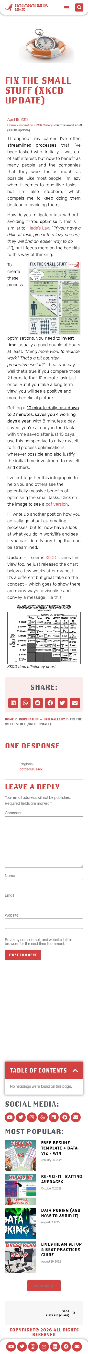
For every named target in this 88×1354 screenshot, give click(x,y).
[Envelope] (76, 1117)
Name (10, 876)
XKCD (51, 557)
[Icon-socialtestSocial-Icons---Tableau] (43, 1117)
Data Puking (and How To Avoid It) (60, 1213)
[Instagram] (32, 1117)
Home (11, 125)
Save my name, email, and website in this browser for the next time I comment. (38, 942)
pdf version (57, 504)
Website (12, 916)
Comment (14, 813)
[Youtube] (10, 1117)
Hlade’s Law (38, 228)
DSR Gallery (44, 125)
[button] (66, 7)
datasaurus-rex (31, 769)
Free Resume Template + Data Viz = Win (59, 1148)
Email (9, 896)
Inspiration (26, 125)
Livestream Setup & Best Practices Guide (61, 1249)
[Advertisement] (44, 1012)
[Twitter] (21, 1117)
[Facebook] (65, 1117)
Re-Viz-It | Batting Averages (61, 1179)
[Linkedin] (54, 1117)
